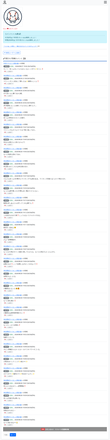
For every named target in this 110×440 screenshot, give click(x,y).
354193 (6, 322)
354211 (6, 273)
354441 (6, 78)
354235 (6, 225)
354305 (6, 127)
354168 (6, 395)
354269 (6, 188)
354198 (6, 310)
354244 (6, 200)
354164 (6, 420)
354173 (6, 371)
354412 (6, 90)
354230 (6, 237)
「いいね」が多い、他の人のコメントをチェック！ (20, 46)
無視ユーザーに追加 (12, 53)
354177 (6, 359)
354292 (6, 151)
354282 (6, 176)
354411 (6, 103)
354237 (6, 212)
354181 (6, 347)
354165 (6, 407)
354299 (6, 139)
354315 (6, 115)
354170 (6, 383)
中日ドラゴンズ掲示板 (11, 63)
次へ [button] (12, 435)
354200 (6, 298)
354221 (6, 261)
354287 (6, 164)
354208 (6, 286)
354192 (6, 334)
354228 (6, 249)
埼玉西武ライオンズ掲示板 (13, 75)
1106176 (6, 66)
